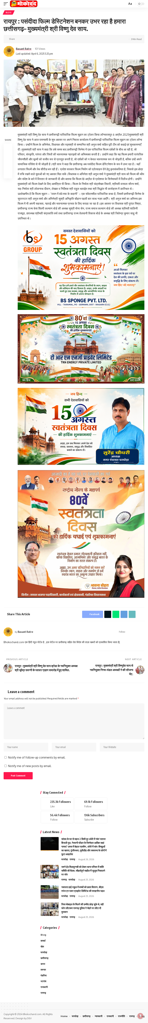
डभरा (43, 963)
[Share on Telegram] (35, 39)
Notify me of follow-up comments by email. (36, 757)
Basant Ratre (23, 48)
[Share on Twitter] (24, 39)
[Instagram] (142, 632)
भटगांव (43, 981)
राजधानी (44, 987)
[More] (52, 39)
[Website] (128, 632)
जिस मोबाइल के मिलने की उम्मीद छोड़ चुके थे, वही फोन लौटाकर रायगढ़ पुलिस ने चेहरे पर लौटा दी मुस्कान (82, 908)
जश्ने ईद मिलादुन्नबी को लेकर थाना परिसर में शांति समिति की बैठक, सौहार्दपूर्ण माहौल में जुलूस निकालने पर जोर (83, 870)
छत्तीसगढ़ (44, 958)
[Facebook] (133, 632)
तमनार (43, 969)
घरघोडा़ (64, 859)
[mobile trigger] (7, 4)
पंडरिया (44, 975)
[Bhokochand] (24, 4)
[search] (124, 4)
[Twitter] (91, 804)
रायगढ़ (72, 859)
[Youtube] (91, 817)
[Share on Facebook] (18, 39)
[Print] (46, 39)
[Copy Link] (40, 39)
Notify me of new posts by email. (29, 766)
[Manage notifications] (140, 1016)
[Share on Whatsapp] (29, 39)
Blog (9, 12)
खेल (42, 946)
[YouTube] (138, 632)
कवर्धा (43, 940)
